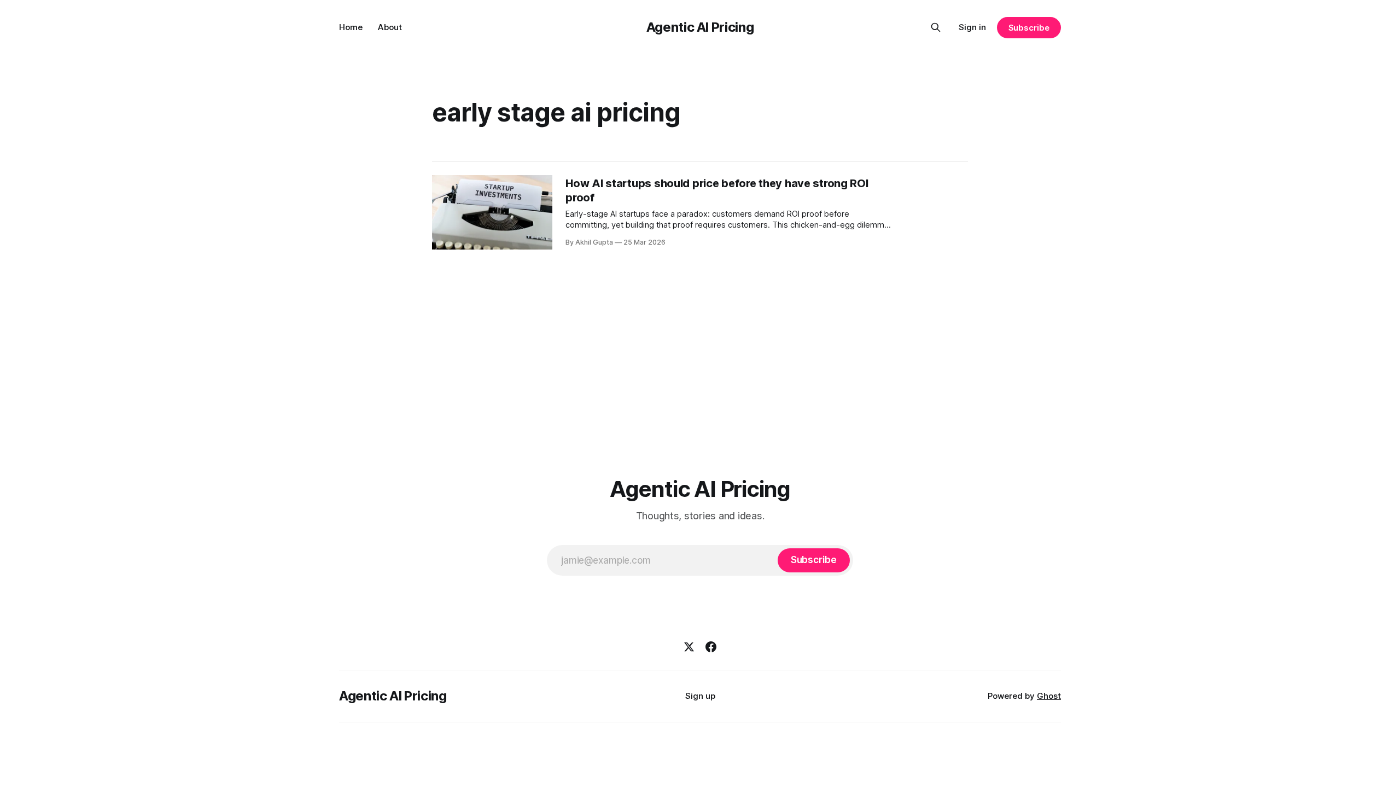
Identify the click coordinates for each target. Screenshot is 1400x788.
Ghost (1049, 696)
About (390, 27)
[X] (689, 646)
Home (351, 27)
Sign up (700, 696)
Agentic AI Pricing (700, 27)
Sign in (972, 27)
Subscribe (1028, 27)
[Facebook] (710, 646)
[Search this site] (935, 27)
